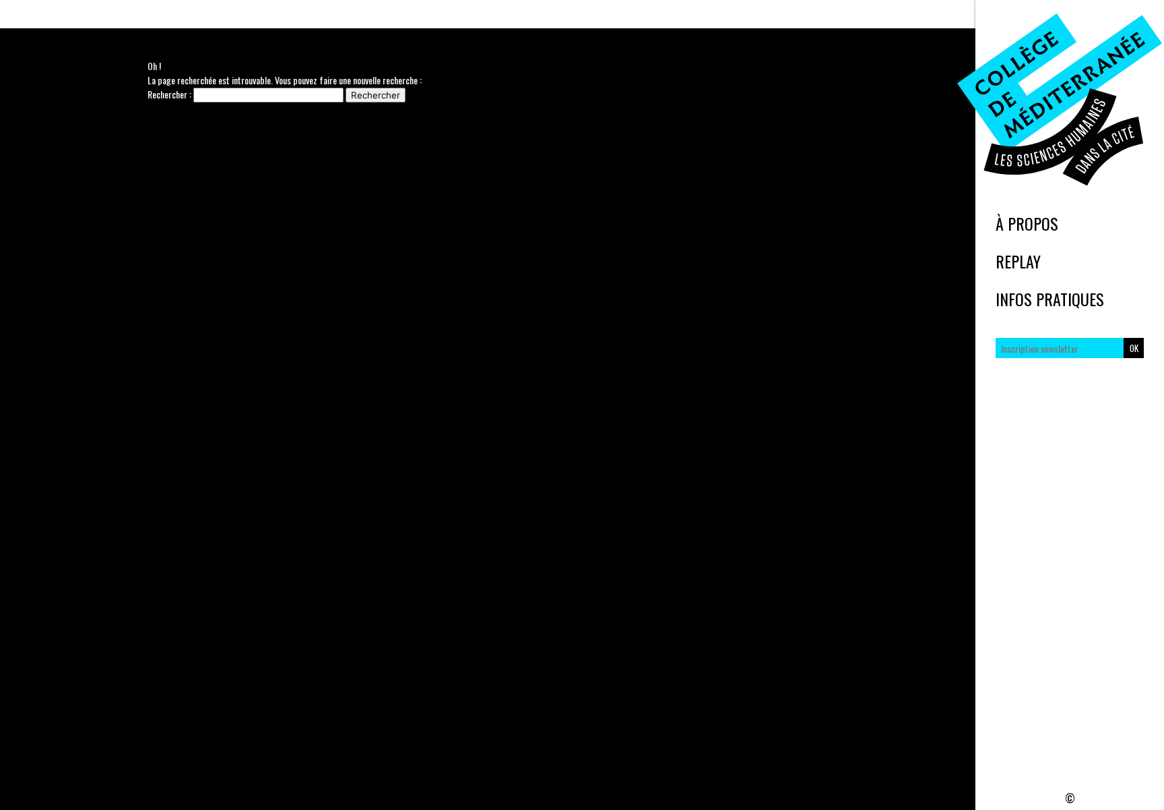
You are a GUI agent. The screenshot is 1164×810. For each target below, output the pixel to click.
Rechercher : (169, 94)
